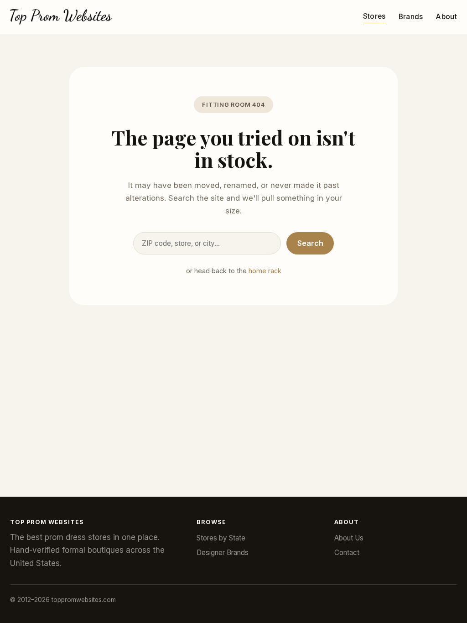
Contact (346, 552)
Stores (374, 16)
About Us (348, 538)
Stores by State (221, 538)
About (446, 16)
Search (310, 243)
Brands (411, 16)
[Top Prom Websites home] (61, 17)
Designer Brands (223, 552)
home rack (265, 271)
